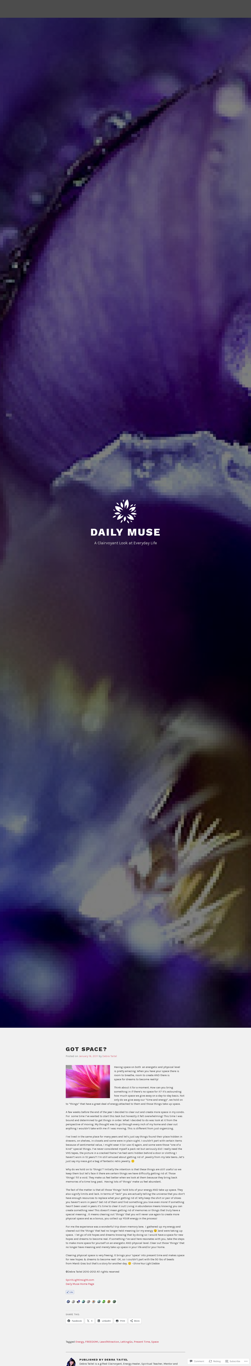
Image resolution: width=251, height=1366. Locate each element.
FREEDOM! (91, 1341)
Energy (79, 1341)
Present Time (142, 1341)
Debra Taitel (109, 1056)
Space (155, 1341)
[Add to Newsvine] (114, 1303)
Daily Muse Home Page (80, 1284)
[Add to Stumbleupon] (83, 1303)
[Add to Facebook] (68, 1303)
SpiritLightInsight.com (80, 1279)
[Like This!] (70, 1293)
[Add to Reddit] (88, 1303)
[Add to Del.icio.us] (78, 1303)
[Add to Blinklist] (93, 1303)
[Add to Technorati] (104, 1303)
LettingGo (126, 1341)
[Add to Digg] (73, 1303)
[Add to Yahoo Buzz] (109, 1303)
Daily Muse (125, 532)
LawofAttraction (109, 1341)
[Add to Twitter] (99, 1303)
